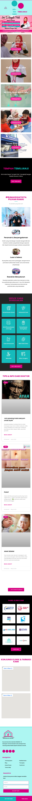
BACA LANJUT (8, 435)
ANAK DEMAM (9, 551)
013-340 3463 (14, 11)
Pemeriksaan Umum (9, 312)
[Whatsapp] (13, 751)
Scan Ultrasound (9, 343)
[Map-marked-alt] (10, 751)
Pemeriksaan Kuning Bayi (23, 328)
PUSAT (6, 492)
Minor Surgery (23, 358)
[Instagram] (7, 751)
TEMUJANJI (22, 12)
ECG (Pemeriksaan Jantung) (8, 328)
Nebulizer (8, 358)
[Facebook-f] (3, 751)
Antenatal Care (23, 312)
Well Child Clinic (23, 343)
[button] (27, 7)
